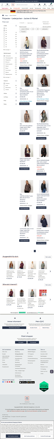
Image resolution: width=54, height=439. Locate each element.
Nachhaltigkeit (44, 356)
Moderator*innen (44, 366)
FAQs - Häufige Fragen (20, 370)
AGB (8, 411)
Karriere (42, 364)
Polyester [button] (23, 31)
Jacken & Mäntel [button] (25, 29)
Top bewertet (38, 8)
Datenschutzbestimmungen (18, 411)
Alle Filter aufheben (47, 26)
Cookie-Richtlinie (27, 432)
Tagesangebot (5, 8)
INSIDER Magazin (31, 351)
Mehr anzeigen (6, 49)
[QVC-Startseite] (3, 15)
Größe (5, 25)
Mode (48, 8)
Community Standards (32, 411)
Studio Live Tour (44, 371)
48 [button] (37, 29)
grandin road (23, 416)
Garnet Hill (18, 416)
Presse (3, 362)
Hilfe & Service (18, 372)
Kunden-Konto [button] (33, 327)
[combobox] (24, 4)
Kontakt (4, 354)
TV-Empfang (43, 369)
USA (20, 403)
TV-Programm (31, 354)
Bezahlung (17, 362)
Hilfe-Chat (4, 351)
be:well (31, 8)
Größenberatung (18, 356)
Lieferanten (4, 364)
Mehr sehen (48, 257)
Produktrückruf (5, 366)
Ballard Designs (8, 416)
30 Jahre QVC (16, 8)
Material (6, 80)
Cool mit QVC (25, 8)
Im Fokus (6, 97)
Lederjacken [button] (45, 29)
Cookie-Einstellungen (45, 436)
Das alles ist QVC (44, 354)
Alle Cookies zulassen (13, 436)
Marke (5, 93)
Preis (5, 100)
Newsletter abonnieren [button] (14, 327)
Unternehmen (43, 351)
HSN (3, 416)
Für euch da (30, 363)
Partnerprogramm (31, 360)
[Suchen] (35, 4)
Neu (11, 8)
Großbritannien (25, 403)
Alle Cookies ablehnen (29, 436)
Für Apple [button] (21, 342)
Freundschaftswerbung (33, 358)
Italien (30, 403)
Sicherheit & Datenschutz (20, 368)
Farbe (5, 104)
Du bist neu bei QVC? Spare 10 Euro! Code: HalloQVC (26, 1)
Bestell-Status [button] (46, 327)
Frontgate (13, 416)
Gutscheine (30, 356)
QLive (3, 360)
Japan (33, 403)
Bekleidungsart (7, 53)
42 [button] (33, 29)
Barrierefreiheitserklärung (46, 358)
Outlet (42, 373)
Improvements (5, 418)
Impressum (44, 411)
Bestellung (17, 351)
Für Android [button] (33, 342)
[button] (2, 5)
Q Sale (44, 8)
